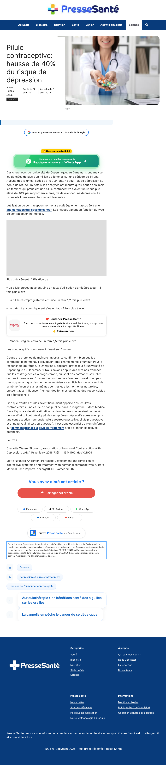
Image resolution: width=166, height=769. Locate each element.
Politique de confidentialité (134, 707)
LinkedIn (44, 517)
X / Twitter (57, 509)
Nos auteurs (125, 670)
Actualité (24, 24)
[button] (146, 25)
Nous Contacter (127, 659)
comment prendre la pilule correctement (37, 427)
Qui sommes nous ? (129, 654)
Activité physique (111, 24)
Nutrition (59, 24)
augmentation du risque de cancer (29, 209)
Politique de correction (83, 712)
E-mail (71, 517)
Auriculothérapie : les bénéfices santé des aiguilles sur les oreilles (62, 600)
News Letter (77, 702)
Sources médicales (81, 707)
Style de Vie (77, 670)
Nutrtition (75, 665)
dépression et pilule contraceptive (40, 577)
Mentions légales (128, 702)
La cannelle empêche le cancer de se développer (60, 614)
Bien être (42, 24)
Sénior (90, 24)
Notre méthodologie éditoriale (87, 717)
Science (134, 24)
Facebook (31, 509)
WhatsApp (84, 509)
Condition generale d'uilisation (136, 712)
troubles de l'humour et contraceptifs (31, 586)
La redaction (125, 665)
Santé (75, 24)
